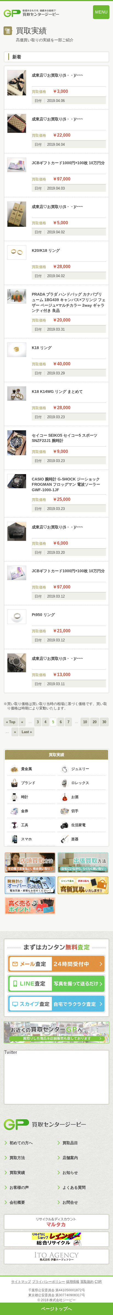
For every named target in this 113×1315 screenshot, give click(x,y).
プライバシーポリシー (48, 1282)
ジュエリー (80, 769)
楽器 (74, 839)
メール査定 (56, 964)
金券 (24, 811)
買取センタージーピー (45, 1125)
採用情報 (72, 1282)
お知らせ (70, 1172)
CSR (98, 1282)
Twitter (10, 1052)
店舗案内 (70, 1157)
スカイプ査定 (56, 1004)
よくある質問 (74, 1187)
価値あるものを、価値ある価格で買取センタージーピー (41, 13)
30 (104, 722)
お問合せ (70, 1202)
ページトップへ (56, 1308)
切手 (74, 811)
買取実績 (56, 754)
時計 (24, 797)
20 (95, 722)
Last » (27, 732)
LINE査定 (56, 983)
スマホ (26, 839)
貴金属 (26, 769)
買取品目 (70, 1143)
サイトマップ (21, 1282)
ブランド (28, 783)
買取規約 (87, 1282)
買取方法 (17, 1157)
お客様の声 (19, 1187)
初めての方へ (21, 1143)
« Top (10, 722)
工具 (24, 825)
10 (85, 722)
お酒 (74, 797)
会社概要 (17, 1202)
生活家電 (78, 825)
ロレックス (80, 783)
